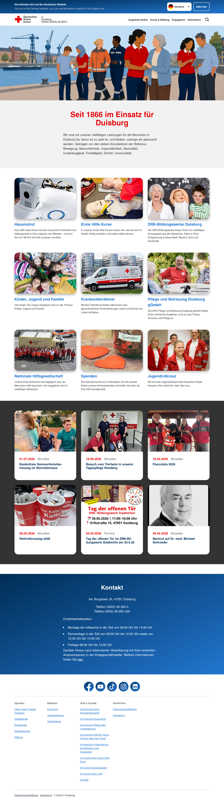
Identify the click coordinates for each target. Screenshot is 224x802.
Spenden (89, 376)
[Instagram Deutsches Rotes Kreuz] (123, 686)
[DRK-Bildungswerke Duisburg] (179, 198)
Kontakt (84, 780)
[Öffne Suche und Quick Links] (207, 19)
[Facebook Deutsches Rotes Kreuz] (89, 686)
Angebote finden (138, 19)
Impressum (119, 715)
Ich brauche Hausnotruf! (93, 719)
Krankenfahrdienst (98, 299)
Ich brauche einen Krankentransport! (90, 711)
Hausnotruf (24, 224)
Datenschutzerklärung (125, 709)
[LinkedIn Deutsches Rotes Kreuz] (135, 686)
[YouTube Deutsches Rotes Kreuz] (100, 686)
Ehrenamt (52, 709)
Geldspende (21, 719)
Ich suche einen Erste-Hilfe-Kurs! (95, 759)
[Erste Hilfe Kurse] (112, 198)
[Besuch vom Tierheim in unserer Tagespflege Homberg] (112, 431)
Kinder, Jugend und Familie (39, 299)
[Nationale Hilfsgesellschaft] (45, 350)
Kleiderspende (22, 731)
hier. (80, 659)
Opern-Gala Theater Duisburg (25, 711)
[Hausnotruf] (45, 198)
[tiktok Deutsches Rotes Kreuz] (112, 686)
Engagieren (178, 19)
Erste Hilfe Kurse (96, 224)
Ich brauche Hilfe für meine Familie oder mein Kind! (94, 736)
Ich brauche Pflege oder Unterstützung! (93, 726)
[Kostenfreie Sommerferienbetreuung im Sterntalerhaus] (45, 431)
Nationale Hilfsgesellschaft (38, 376)
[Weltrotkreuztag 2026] (45, 505)
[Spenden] (112, 350)
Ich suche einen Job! (91, 774)
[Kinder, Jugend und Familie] (45, 273)
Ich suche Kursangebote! (93, 767)
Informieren (194, 19)
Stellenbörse (54, 721)
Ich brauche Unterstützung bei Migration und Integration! (94, 748)
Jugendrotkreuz (162, 376)
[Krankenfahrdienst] (112, 273)
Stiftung (18, 737)
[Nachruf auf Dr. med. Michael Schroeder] (179, 505)
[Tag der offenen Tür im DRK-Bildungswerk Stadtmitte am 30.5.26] (112, 505)
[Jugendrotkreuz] (179, 350)
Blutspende (20, 725)
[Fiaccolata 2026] (179, 431)
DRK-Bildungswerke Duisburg (175, 224)
